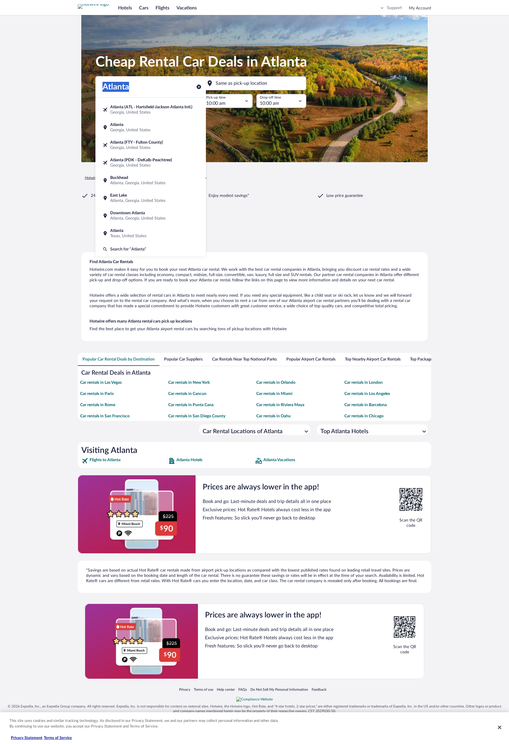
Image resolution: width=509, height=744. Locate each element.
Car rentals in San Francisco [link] (105, 416)
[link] (124, 460)
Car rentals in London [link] (363, 383)
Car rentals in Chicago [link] (364, 416)
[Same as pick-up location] (254, 83)
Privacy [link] (184, 689)
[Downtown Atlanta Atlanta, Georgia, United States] (150, 216)
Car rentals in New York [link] (189, 383)
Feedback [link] (319, 689)
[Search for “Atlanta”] (150, 249)
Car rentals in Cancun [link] (187, 394)
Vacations (186, 8)
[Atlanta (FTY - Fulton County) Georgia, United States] (150, 145)
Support (394, 8)
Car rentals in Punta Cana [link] (191, 405)
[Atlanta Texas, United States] (150, 233)
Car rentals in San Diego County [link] (196, 416)
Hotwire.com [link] (95, 178)
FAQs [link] (242, 689)
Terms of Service (58, 738)
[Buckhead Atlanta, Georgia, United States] (150, 180)
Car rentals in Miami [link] (274, 394)
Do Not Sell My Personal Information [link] (279, 689)
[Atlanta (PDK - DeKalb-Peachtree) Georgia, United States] (150, 163)
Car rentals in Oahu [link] (273, 416)
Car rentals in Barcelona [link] (365, 405)
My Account (420, 8)
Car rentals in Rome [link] (97, 405)
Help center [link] (226, 689)
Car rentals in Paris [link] (97, 394)
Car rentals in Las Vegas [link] (101, 383)
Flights (162, 8)
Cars (143, 8)
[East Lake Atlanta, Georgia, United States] (150, 198)
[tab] (118, 359)
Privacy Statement (26, 738)
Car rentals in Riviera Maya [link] (280, 405)
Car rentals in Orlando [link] (275, 383)
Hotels (125, 8)
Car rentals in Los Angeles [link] (367, 394)
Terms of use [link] (203, 689)
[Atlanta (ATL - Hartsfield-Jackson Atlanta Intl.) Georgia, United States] (150, 110)
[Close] (499, 727)
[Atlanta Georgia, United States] (150, 127)
